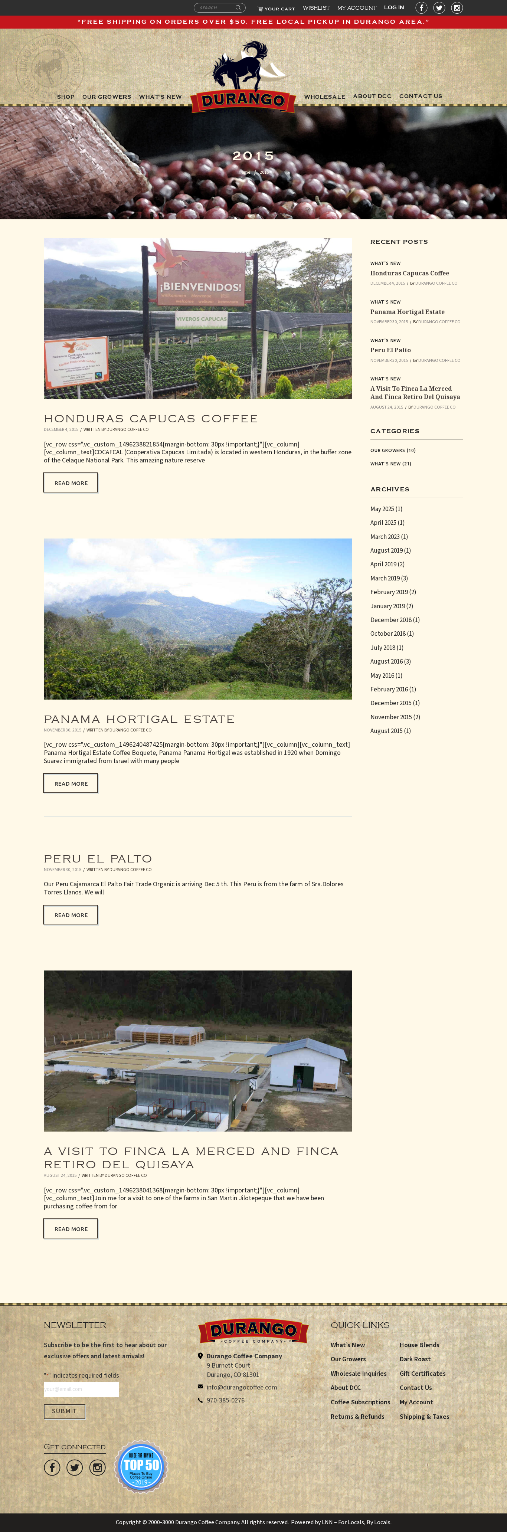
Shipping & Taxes (424, 1416)
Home (244, 172)
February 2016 (389, 689)
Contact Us (416, 1387)
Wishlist (316, 6)
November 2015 (391, 717)
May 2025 (382, 509)
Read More (71, 483)
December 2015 (391, 703)
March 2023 (385, 537)
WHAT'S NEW (160, 97)
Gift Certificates (423, 1373)
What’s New (348, 1345)
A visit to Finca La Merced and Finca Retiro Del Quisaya (191, 1154)
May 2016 (382, 675)
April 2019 (383, 564)
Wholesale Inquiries (359, 1373)
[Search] (238, 8)
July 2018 (382, 648)
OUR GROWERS (106, 97)
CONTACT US (420, 96)
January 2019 (387, 606)
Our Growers (387, 450)
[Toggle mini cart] (276, 8)
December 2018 (391, 620)
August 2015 (386, 731)
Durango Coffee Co (128, 429)
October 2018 (388, 633)
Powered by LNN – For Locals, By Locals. (341, 1522)
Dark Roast (415, 1359)
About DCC (346, 1387)
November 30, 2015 (62, 730)
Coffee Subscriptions (360, 1402)
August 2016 (386, 661)
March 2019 (385, 578)
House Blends (419, 1345)
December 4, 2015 (61, 429)
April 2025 (383, 522)
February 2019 (389, 592)
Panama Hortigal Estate (140, 715)
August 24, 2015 (60, 1175)
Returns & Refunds (358, 1416)
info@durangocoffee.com (242, 1387)
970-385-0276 (226, 1400)
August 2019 (386, 550)
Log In (394, 7)
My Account (357, 6)
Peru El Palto (98, 855)
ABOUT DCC (372, 96)
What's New (385, 263)
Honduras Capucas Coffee (151, 415)
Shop (66, 97)
